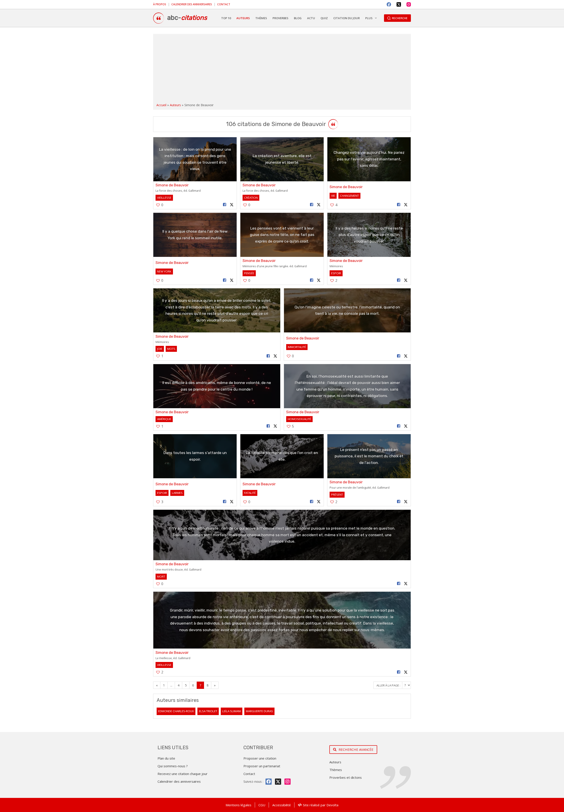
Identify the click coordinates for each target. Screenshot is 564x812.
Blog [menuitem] (298, 18)
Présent (337, 495)
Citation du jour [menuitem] (346, 18)
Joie (159, 349)
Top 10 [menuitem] (226, 18)
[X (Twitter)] (399, 4)
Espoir (336, 273)
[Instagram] (408, 4)
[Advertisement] (282, 69)
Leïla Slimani (231, 711)
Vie (333, 196)
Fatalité (250, 493)
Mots (171, 349)
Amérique (164, 419)
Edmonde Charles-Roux (176, 711)
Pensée (249, 273)
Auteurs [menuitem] (243, 18)
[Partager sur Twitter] (231, 205)
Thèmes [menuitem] (261, 18)
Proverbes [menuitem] (280, 18)
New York (164, 271)
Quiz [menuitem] (324, 18)
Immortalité (297, 347)
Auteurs (175, 105)
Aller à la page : (389, 685)
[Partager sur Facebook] (224, 205)
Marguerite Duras (259, 711)
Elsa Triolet (208, 711)
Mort (161, 576)
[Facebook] (389, 4)
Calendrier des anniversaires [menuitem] (191, 4)
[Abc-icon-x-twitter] (278, 782)
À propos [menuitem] (159, 4)
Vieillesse (164, 198)
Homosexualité (299, 419)
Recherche (400, 18)
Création (251, 198)
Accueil (161, 105)
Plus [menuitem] (369, 18)
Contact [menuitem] (223, 4)
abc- (187, 17)
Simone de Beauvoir (172, 185)
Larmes (177, 493)
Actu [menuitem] (311, 18)
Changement (349, 196)
